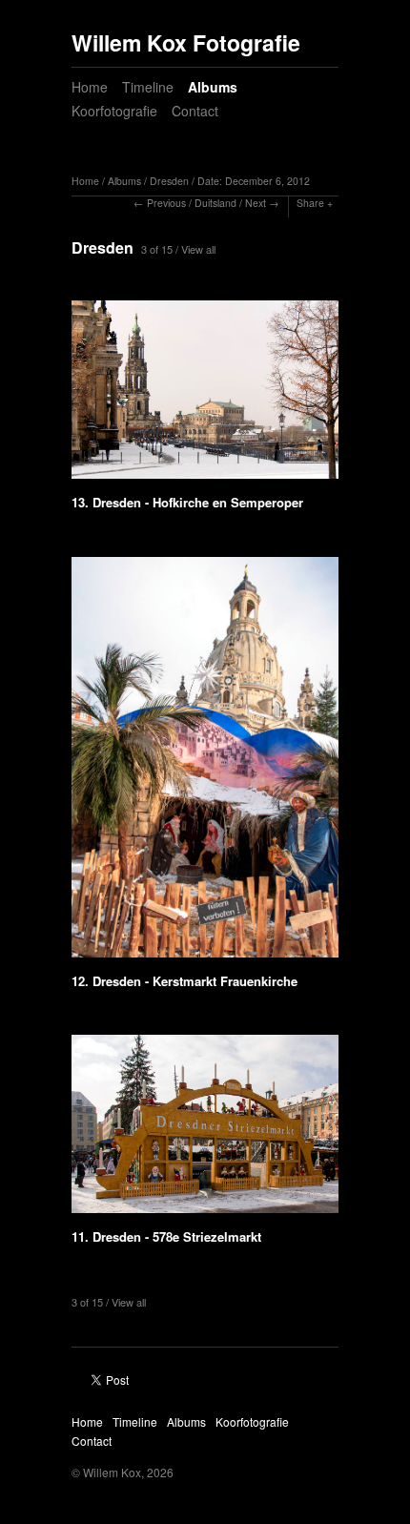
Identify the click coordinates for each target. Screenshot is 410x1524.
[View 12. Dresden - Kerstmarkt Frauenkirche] (205, 764)
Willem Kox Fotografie (186, 42)
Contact (195, 110)
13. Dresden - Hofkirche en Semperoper (187, 502)
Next (255, 203)
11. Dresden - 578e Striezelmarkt (166, 1236)
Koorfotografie (114, 110)
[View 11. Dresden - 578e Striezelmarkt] (205, 1130)
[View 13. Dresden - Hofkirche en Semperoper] (205, 396)
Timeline (148, 86)
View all (198, 249)
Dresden (169, 181)
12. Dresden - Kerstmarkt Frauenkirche (184, 981)
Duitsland (215, 203)
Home (90, 86)
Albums (212, 86)
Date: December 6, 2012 (253, 181)
